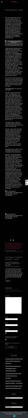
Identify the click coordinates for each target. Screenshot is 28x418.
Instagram (18, 53)
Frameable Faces (9, 88)
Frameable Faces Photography (14, 244)
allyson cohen (15, 243)
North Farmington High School (11, 247)
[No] (26, 414)
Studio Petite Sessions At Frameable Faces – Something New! (13, 368)
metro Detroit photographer (14, 246)
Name (7, 317)
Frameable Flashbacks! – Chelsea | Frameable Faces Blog (12, 263)
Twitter (7, 61)
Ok (14, 416)
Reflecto (15, 114)
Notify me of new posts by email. (12, 344)
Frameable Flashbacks (9, 245)
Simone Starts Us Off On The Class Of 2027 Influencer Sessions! (14, 361)
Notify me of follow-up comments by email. (11, 337)
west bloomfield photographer (14, 248)
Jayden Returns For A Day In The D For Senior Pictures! (13, 376)
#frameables (9, 243)
